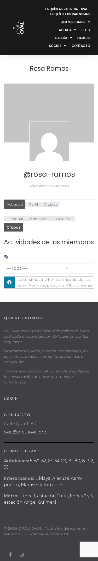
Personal (15, 218)
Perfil (33, 204)
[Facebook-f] (10, 554)
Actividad (15, 204)
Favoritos (64, 218)
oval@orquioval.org (25, 432)
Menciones (39, 218)
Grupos (50, 204)
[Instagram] (21, 554)
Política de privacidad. (49, 534)
